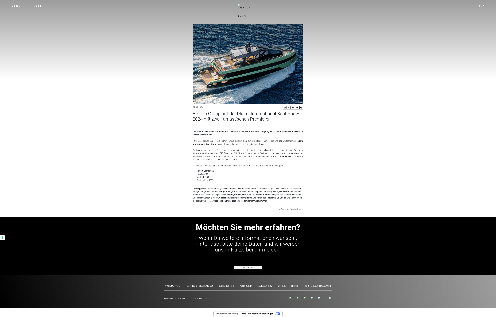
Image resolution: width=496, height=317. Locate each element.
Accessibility (246, 286)
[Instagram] (290, 298)
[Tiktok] (319, 298)
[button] (16, 6)
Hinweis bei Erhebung (227, 313)
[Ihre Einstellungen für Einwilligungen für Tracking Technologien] (2, 237)
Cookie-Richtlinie (226, 286)
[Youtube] (305, 298)
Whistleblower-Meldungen (318, 286)
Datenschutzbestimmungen (200, 286)
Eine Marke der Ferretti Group (176, 298)
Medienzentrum (265, 286)
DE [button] (480, 6)
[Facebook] (298, 298)
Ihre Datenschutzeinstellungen (257, 313)
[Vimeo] (312, 298)
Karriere (282, 286)
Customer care (172, 286)
